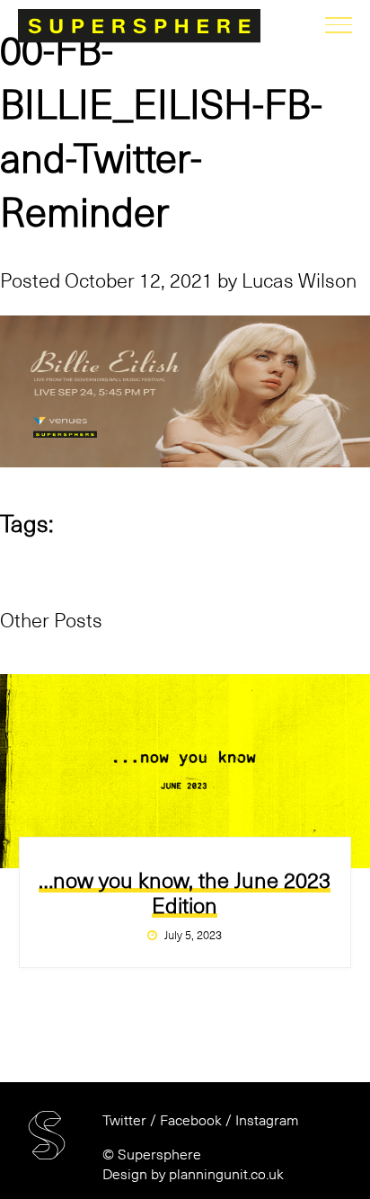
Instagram (267, 1121)
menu (338, 26)
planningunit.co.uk (226, 1175)
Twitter (124, 1121)
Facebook (191, 1121)
